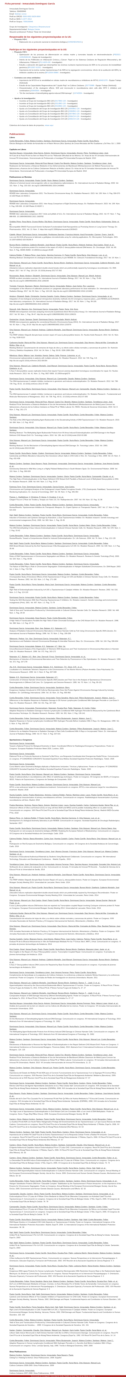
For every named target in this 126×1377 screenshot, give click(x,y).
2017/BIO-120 (60, 101)
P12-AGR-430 (44, 62)
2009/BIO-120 (74, 109)
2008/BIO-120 (74, 111)
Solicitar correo (20, 14)
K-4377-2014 (26, 19)
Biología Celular (34, 29)
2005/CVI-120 (73, 119)
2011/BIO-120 (60, 103)
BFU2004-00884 (52, 73)
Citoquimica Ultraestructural (39, 27)
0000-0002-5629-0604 (31, 16)
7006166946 (28, 22)
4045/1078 (103, 80)
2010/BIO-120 (60, 106)
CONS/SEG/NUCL (75, 42)
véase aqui (49, 125)
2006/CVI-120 (73, 116)
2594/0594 (35, 91)
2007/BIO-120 (74, 114)
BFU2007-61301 (34, 67)
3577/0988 (90, 85)
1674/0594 (78, 93)
